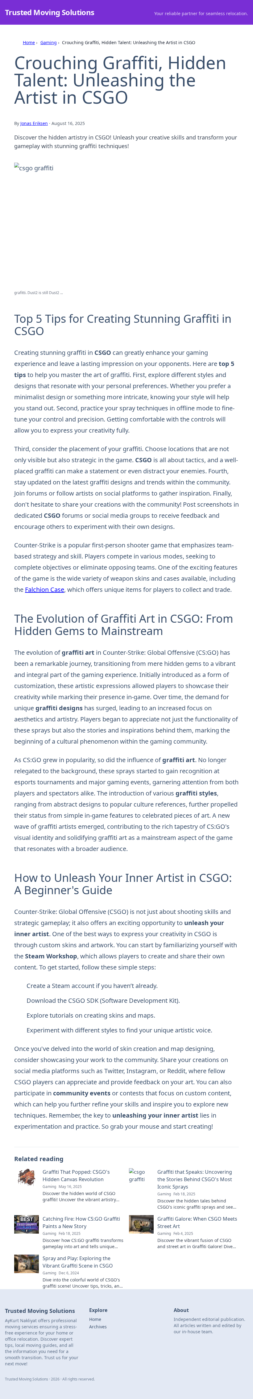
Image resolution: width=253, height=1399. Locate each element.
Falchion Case (44, 589)
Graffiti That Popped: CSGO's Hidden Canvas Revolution (76, 1176)
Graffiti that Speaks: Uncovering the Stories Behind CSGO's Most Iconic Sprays (194, 1179)
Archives (98, 1327)
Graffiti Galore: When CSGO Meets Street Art (197, 1222)
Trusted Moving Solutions (49, 12)
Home (29, 42)
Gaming (48, 42)
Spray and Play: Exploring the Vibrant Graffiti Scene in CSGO (78, 1262)
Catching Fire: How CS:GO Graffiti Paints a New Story (81, 1222)
